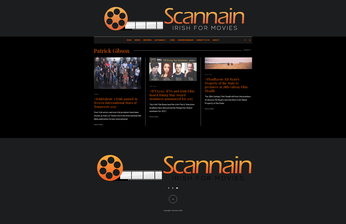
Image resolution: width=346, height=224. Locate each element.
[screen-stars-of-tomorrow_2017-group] (117, 73)
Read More (98, 125)
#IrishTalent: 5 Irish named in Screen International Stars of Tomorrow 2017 (115, 103)
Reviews (147, 40)
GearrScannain (185, 40)
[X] (249, 40)
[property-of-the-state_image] (228, 63)
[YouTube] (177, 188)
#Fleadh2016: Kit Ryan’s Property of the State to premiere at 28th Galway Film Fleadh (226, 85)
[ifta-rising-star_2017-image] (173, 69)
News (137, 40)
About (216, 40)
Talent (96, 94)
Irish (129, 40)
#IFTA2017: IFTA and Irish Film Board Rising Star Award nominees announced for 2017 (171, 95)
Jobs (172, 40)
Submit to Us (203, 40)
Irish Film (153, 86)
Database (159, 40)
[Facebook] (245, 40)
